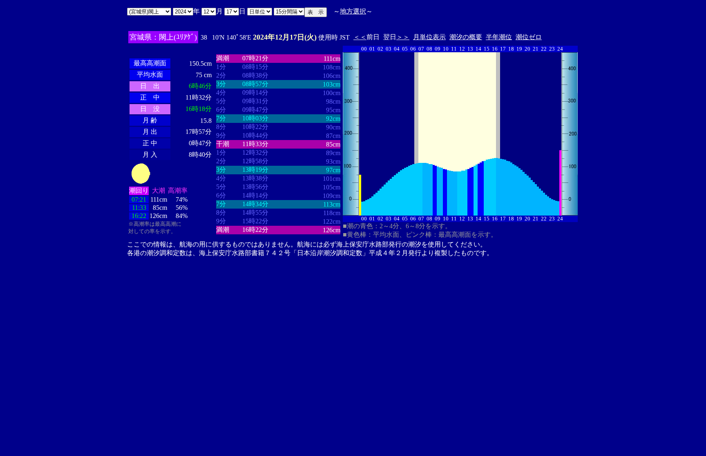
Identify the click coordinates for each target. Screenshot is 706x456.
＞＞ (402, 36)
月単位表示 (429, 36)
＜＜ (359, 36)
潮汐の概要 (465, 36)
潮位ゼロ (529, 36)
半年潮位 (499, 36)
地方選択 (353, 11)
